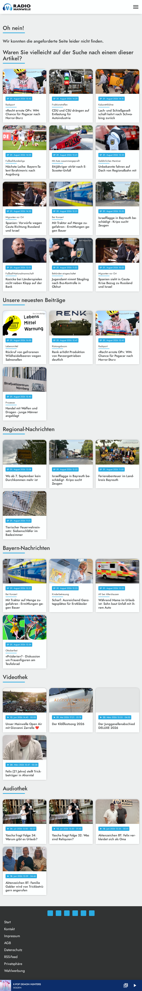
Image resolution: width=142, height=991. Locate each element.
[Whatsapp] (50, 913)
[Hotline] (92, 913)
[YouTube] (75, 913)
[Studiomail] (83, 913)
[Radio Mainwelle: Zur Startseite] (67, 6)
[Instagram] (67, 913)
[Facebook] (58, 913)
